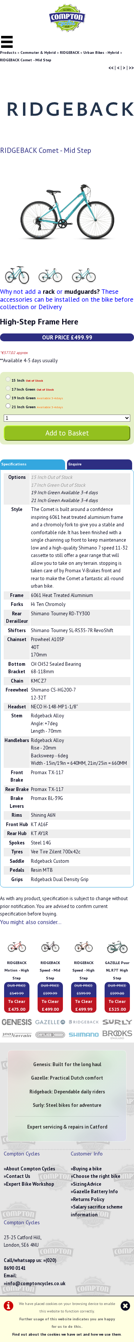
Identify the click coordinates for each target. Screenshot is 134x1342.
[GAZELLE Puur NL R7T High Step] (117, 954)
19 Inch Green (37, 397)
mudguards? (82, 291)
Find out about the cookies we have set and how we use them (66, 1334)
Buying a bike (87, 1169)
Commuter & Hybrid (38, 52)
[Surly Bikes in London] (117, 1025)
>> (131, 68)
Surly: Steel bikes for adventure (67, 1105)
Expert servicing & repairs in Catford (67, 1127)
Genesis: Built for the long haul (67, 1064)
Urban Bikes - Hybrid (101, 52)
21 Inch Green (37, 406)
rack (49, 291)
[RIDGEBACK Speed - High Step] (83, 954)
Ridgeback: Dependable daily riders (67, 1092)
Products (8, 52)
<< (111, 68)
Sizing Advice (87, 1184)
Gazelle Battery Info (95, 1191)
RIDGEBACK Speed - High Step (84, 970)
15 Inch (27, 380)
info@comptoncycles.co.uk (36, 1283)
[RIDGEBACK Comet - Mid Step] (67, 212)
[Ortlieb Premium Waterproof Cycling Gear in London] (50, 1038)
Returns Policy (88, 1199)
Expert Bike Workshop (30, 1184)
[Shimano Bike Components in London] (84, 1038)
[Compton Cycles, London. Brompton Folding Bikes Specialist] (67, 30)
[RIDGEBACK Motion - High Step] (16, 954)
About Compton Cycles (30, 1169)
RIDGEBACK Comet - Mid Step (25, 60)
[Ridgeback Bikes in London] (84, 1025)
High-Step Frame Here (39, 321)
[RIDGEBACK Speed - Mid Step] (50, 954)
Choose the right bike (96, 1176)
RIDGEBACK (69, 52)
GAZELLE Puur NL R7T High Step (117, 970)
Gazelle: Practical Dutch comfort (67, 1078)
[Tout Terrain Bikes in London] (17, 1038)
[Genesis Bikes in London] (17, 1025)
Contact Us (18, 1176)
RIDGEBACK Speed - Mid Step (50, 970)
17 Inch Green (33, 389)
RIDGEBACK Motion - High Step (16, 970)
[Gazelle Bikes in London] (50, 1025)
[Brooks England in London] (117, 1038)
